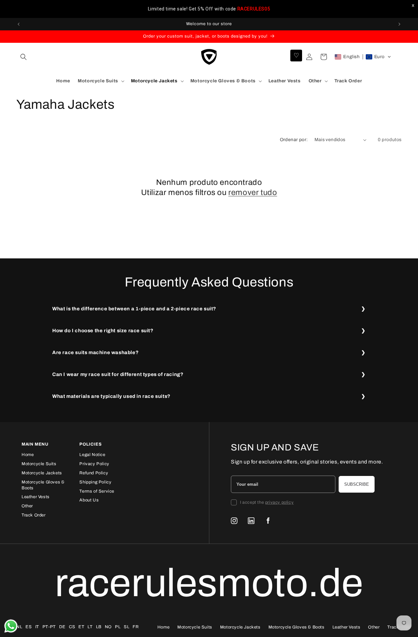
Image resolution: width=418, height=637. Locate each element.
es (28, 627)
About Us (89, 500)
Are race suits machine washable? (95, 352)
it (37, 627)
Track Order (34, 515)
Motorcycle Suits (39, 464)
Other (27, 506)
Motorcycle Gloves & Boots (296, 627)
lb (99, 627)
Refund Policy (93, 473)
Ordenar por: (294, 139)
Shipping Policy (95, 482)
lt (90, 627)
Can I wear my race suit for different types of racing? (117, 374)
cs (72, 627)
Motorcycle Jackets (42, 473)
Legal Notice (92, 454)
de (62, 627)
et (81, 627)
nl (19, 627)
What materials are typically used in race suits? (111, 396)
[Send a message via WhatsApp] (11, 626)
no (108, 627)
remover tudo (252, 192)
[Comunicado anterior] (18, 24)
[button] (23, 57)
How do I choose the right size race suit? (102, 330)
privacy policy (279, 502)
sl (126, 627)
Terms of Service (96, 491)
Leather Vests (36, 497)
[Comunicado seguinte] (399, 24)
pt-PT (49, 627)
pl (118, 627)
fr (135, 627)
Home (28, 454)
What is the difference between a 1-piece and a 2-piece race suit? (134, 308)
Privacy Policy (94, 464)
